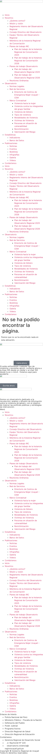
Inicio (7, 15)
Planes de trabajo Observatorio (24, 66)
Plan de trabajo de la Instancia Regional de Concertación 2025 (28, 52)
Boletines (14, 152)
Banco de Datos (17, 140)
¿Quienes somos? (17, 20)
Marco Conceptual (18, 100)
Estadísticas (10, 135)
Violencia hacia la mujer (25, 103)
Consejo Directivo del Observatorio (26, 32)
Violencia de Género (23, 112)
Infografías (14, 154)
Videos (13, 160)
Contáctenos (10, 163)
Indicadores (15, 137)
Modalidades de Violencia (26, 117)
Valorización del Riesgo (24, 132)
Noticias (13, 146)
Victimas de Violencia (24, 120)
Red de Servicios (17, 89)
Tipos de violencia (22, 115)
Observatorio (11, 83)
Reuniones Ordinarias (19, 80)
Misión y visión (16, 23)
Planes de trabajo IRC (19, 46)
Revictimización (21, 129)
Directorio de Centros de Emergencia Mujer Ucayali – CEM (26, 95)
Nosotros (9, 18)
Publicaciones (11, 143)
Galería (13, 157)
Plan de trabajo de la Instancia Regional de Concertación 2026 (28, 61)
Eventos (13, 149)
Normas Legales (17, 86)
